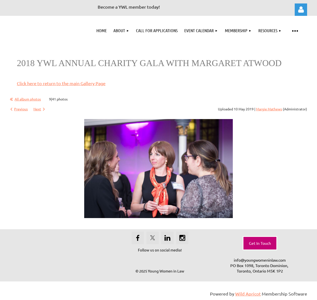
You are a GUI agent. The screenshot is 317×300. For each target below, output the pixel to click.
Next (37, 109)
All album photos (28, 99)
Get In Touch (260, 243)
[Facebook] (138, 238)
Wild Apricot (248, 293)
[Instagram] (182, 238)
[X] (152, 238)
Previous (21, 109)
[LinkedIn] (167, 238)
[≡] (295, 30)
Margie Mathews (269, 109)
